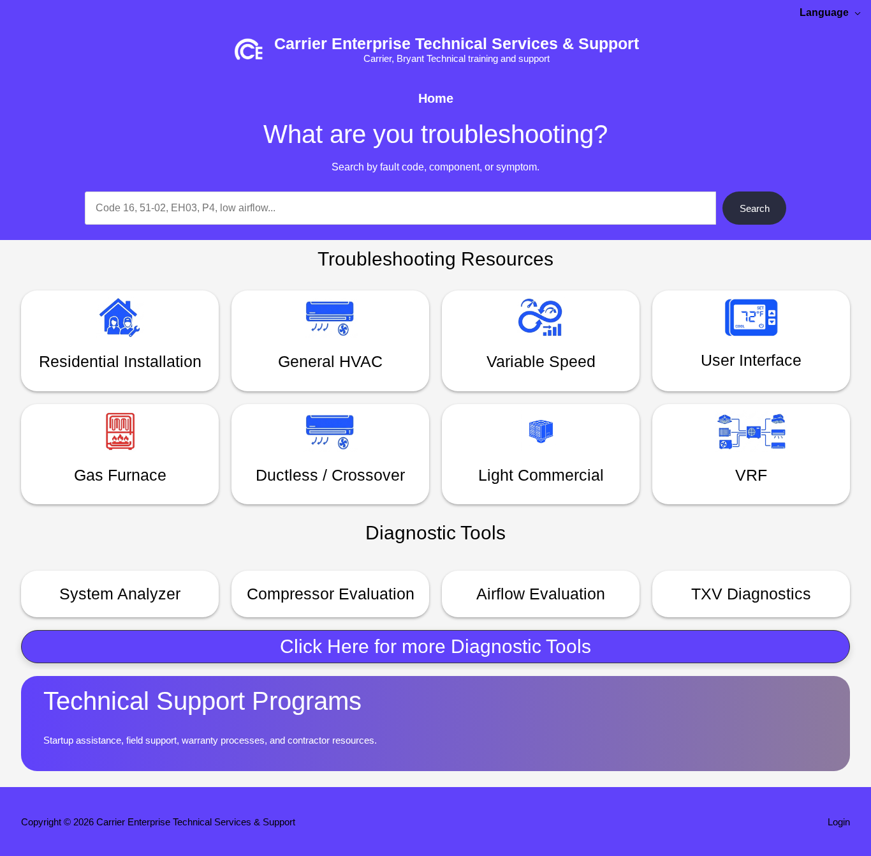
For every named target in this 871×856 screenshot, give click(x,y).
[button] (435, 646)
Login (839, 821)
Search (755, 208)
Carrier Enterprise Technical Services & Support (456, 43)
